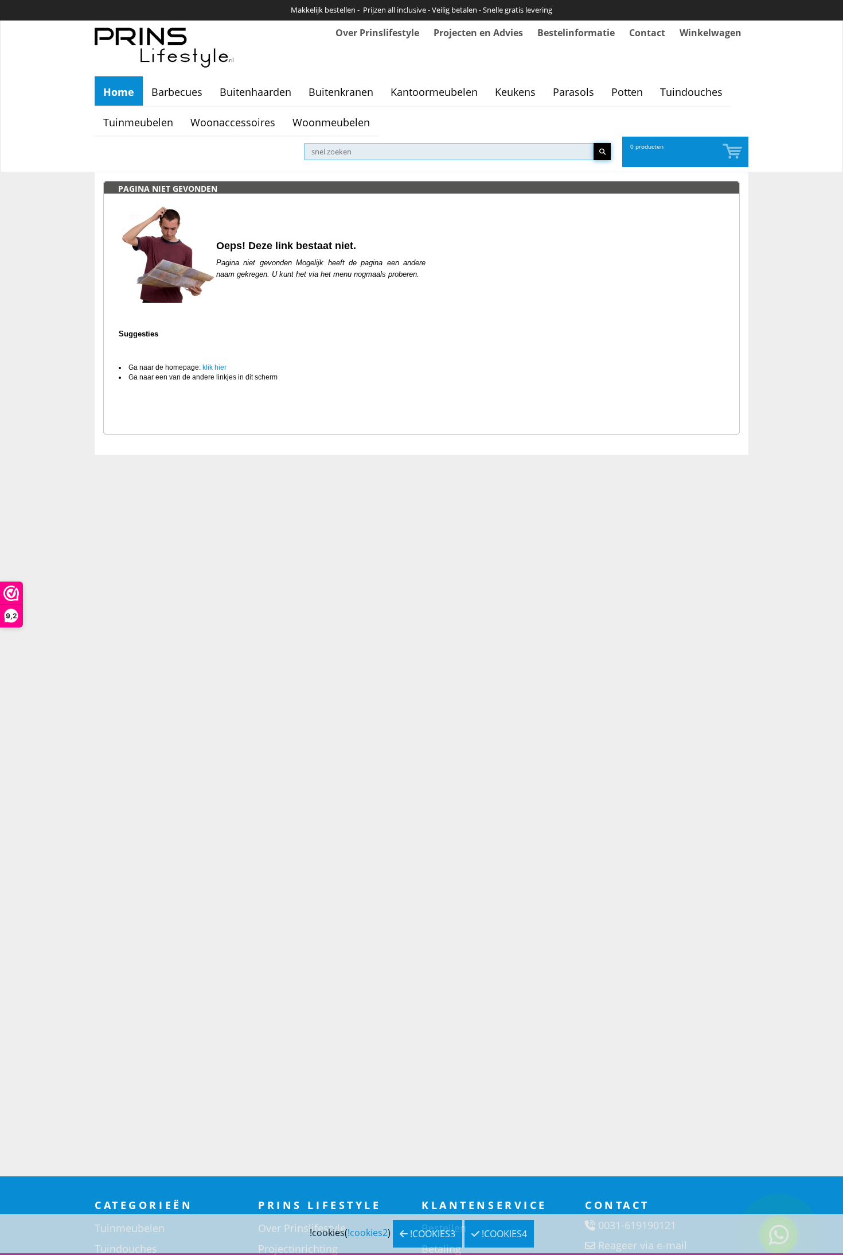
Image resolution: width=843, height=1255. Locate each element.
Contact (647, 32)
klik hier (214, 367)
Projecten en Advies (478, 32)
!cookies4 (503, 1233)
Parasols (573, 92)
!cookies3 (431, 1233)
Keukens (515, 92)
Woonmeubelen (331, 122)
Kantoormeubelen (434, 92)
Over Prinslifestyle (377, 32)
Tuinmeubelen (138, 122)
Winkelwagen (710, 32)
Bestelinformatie (576, 32)
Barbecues (176, 92)
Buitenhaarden (255, 92)
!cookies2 (368, 1232)
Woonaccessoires (232, 122)
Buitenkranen (341, 92)
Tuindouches (691, 92)
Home (118, 92)
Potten (627, 92)
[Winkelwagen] (733, 151)
